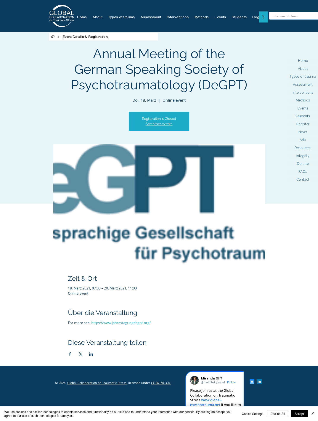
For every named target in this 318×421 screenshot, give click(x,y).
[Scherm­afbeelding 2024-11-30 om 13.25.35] (252, 381)
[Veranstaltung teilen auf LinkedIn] (91, 354)
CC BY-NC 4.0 (161, 383)
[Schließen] (312, 414)
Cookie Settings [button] (252, 413)
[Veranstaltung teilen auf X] (81, 354)
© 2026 (60, 383)
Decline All (277, 413)
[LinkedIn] (259, 381)
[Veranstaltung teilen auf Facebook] (70, 354)
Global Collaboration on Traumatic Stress (97, 383)
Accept (299, 413)
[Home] (53, 36)
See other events (159, 124)
